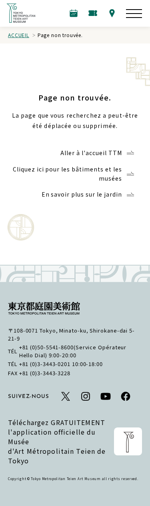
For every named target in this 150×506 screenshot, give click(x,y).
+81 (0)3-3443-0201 (44, 364)
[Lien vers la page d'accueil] (20, 13)
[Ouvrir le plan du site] (134, 14)
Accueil (18, 35)
